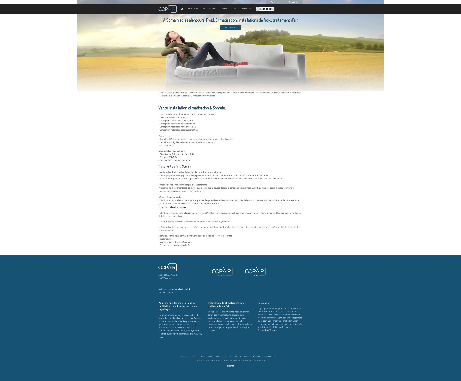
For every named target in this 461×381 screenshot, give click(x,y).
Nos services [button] (246, 9)
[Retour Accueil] (167, 9)
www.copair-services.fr (256, 360)
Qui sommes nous (209, 9)
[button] (301, 371)
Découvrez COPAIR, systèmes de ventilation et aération (257, 356)
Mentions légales (188, 356)
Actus (234, 9)
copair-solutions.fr (239, 360)
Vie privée (229, 356)
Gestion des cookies (206, 356)
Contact (224, 9)
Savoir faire (193, 9)
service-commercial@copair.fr (177, 289)
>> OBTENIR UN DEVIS (230, 27)
